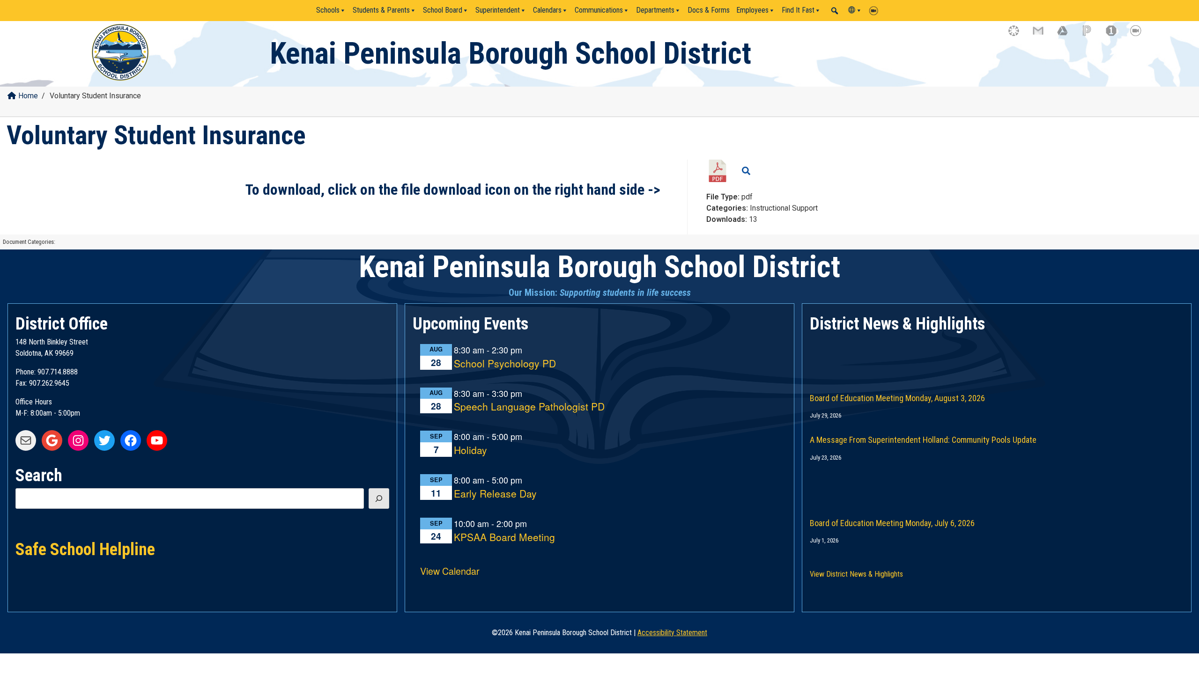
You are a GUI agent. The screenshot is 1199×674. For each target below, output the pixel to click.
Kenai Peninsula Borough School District (510, 53)
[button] (834, 10)
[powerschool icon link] (1091, 35)
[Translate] (855, 10)
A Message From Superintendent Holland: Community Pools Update (923, 440)
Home (28, 95)
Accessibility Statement (672, 632)
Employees (752, 10)
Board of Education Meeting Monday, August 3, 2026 (897, 398)
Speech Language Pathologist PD (529, 407)
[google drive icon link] (1067, 35)
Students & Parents (381, 10)
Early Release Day (495, 494)
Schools (328, 10)
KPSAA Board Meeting (504, 537)
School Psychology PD (505, 364)
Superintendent (497, 10)
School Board (442, 10)
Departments (655, 10)
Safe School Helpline (85, 548)
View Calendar (450, 571)
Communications (599, 10)
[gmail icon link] (1042, 35)
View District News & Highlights (856, 574)
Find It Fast (798, 10)
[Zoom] (876, 10)
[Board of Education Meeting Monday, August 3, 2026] (997, 358)
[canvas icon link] (1018, 35)
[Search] (379, 498)
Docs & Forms (709, 10)
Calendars (547, 10)
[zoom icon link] (1140, 35)
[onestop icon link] (1115, 35)
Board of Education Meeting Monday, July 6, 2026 (892, 523)
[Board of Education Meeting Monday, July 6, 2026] (997, 483)
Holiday (470, 450)
